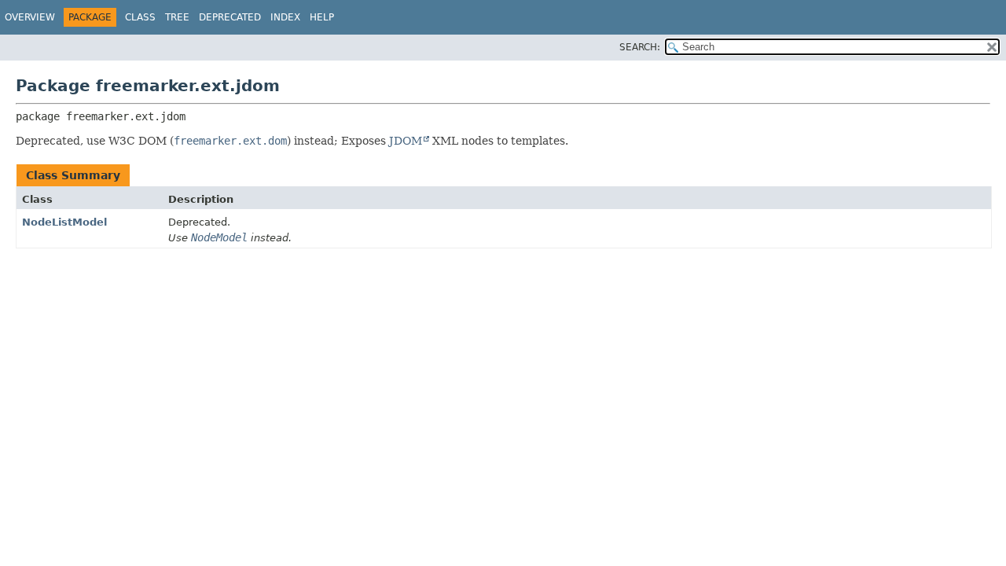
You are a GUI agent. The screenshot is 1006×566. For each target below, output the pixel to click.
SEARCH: (639, 47)
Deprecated (230, 17)
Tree (177, 17)
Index (285, 17)
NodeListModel (64, 222)
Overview (30, 17)
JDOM (405, 140)
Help (322, 17)
